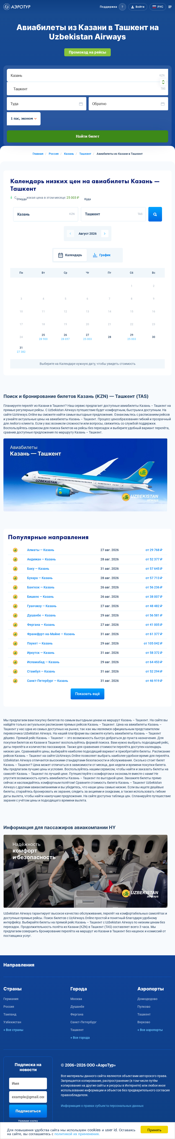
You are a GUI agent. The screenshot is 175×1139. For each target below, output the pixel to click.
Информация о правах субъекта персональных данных (102, 1106)
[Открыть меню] (170, 7)
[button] (113, 6)
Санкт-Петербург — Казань (47, 681)
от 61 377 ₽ (154, 634)
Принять (154, 1129)
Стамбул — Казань (41, 671)
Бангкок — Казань (40, 587)
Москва (76, 999)
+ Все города (80, 1037)
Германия (10, 999)
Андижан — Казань (41, 559)
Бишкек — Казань (40, 596)
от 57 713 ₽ (154, 578)
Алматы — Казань (40, 550)
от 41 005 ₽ (154, 624)
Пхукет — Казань (40, 643)
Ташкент (77, 1030)
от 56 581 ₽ (154, 615)
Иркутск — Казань (40, 653)
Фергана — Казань (41, 624)
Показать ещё (87, 694)
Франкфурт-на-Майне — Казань (51, 634)
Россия (8, 1006)
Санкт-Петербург (83, 1022)
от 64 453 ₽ (154, 662)
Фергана (76, 1014)
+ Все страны (13, 1030)
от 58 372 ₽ (154, 653)
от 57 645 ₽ (154, 568)
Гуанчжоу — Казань (42, 606)
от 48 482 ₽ (154, 606)
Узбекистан (12, 1022)
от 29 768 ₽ (154, 550)
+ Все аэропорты (150, 1030)
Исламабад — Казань (43, 662)
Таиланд (9, 1014)
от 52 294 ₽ (154, 671)
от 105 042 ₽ (153, 643)
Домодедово (147, 999)
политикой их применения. (77, 1133)
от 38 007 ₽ (154, 596)
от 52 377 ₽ (154, 559)
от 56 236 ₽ (154, 587)
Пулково (143, 1006)
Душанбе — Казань (41, 615)
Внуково (143, 1022)
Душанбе (77, 1006)
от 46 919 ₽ (154, 681)
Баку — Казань (38, 568)
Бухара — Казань (40, 578)
